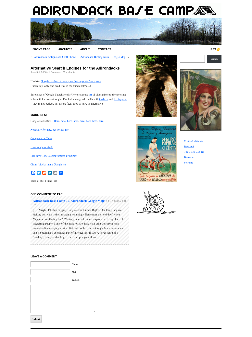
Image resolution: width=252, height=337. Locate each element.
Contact (104, 49)
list (90, 94)
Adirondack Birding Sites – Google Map (102, 57)
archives (65, 49)
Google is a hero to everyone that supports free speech (71, 81)
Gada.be (103, 99)
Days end (189, 146)
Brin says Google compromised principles (54, 156)
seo (55, 180)
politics (48, 180)
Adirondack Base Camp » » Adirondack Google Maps (69, 200)
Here (56, 121)
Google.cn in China (41, 138)
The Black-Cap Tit (194, 151)
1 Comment (55, 72)
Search (214, 58)
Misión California (193, 141)
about (85, 49)
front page (41, 49)
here (63, 121)
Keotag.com (120, 99)
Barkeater (189, 157)
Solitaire (188, 162)
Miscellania (69, 72)
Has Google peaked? (42, 147)
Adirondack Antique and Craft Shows (55, 57)
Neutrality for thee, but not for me (50, 129)
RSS (213, 49)
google (40, 180)
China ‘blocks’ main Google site (48, 164)
